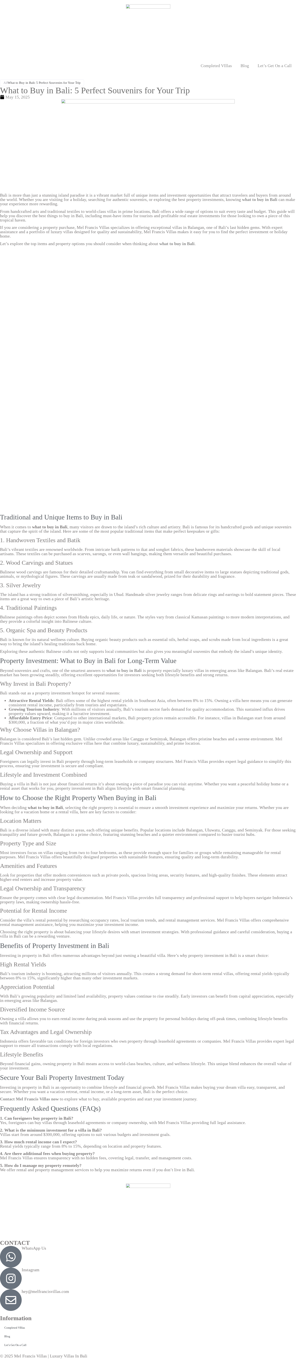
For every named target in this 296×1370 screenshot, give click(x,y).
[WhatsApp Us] (11, 1257)
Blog (245, 65)
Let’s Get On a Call (275, 65)
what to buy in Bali (177, 243)
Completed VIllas (216, 65)
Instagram (30, 1269)
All (5, 82)
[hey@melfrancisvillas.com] (11, 1300)
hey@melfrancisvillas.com (45, 1291)
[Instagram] (11, 1278)
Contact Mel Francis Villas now (29, 1099)
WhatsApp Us (34, 1248)
